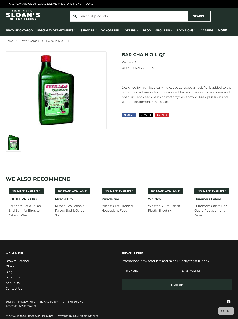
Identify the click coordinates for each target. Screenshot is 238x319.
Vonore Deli (110, 30)
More (222, 30)
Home (9, 40)
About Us (163, 30)
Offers (130, 30)
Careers (207, 30)
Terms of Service (72, 301)
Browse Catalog (19, 30)
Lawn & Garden (29, 40)
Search (201, 16)
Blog (147, 30)
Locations (185, 30)
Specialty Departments (55, 30)
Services (88, 30)
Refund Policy (49, 301)
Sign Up (177, 284)
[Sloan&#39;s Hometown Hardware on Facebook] (229, 302)
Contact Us (14, 288)
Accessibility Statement (21, 305)
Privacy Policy (27, 301)
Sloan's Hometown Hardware (34, 315)
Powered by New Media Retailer (77, 315)
